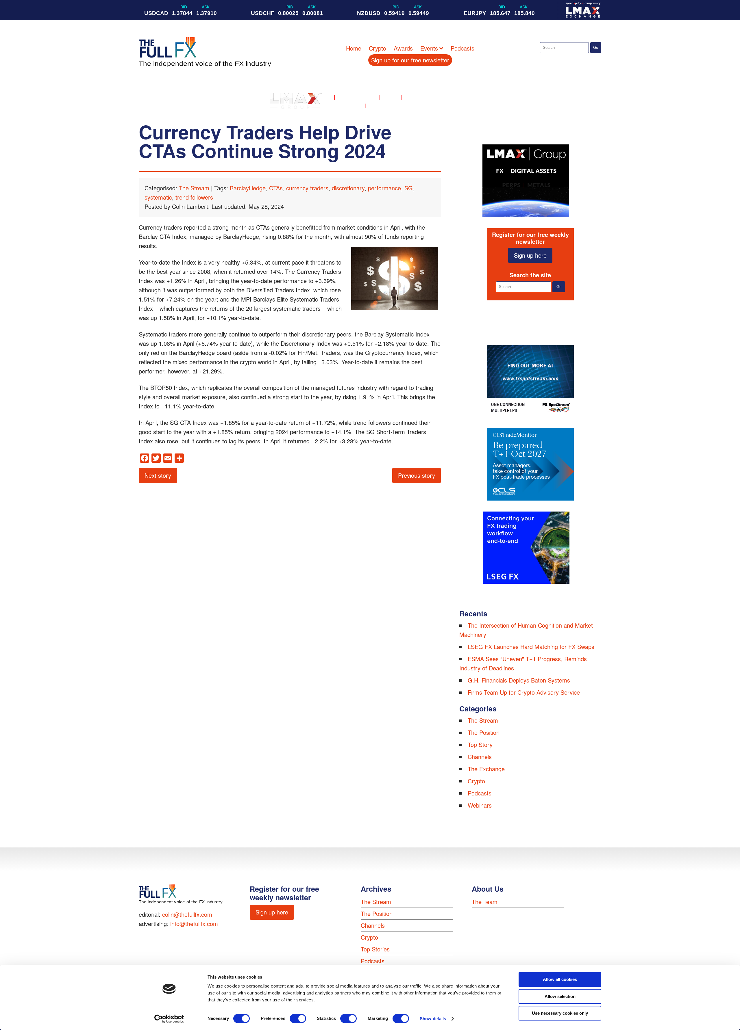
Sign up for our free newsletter (410, 60)
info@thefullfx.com (194, 923)
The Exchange (486, 769)
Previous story (416, 475)
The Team (484, 901)
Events (429, 48)
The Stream (194, 188)
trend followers (194, 197)
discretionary (348, 188)
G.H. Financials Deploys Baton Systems (519, 680)
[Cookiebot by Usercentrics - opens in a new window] (169, 1018)
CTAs (276, 188)
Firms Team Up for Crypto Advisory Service (524, 692)
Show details (433, 1018)
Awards (403, 48)
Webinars (480, 805)
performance (384, 188)
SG (408, 188)
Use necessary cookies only (560, 1013)
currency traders (307, 188)
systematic (158, 197)
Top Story (480, 744)
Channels (480, 756)
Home (353, 48)
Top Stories (375, 949)
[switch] (298, 1018)
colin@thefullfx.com (187, 914)
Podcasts (462, 48)
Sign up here (530, 255)
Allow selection (560, 996)
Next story (158, 475)
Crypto (377, 48)
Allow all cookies (560, 979)
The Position (484, 732)
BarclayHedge (248, 188)
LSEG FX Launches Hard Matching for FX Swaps (531, 646)
